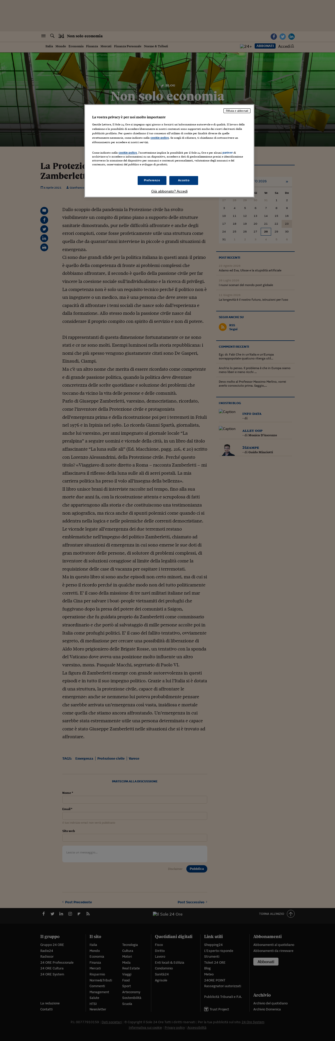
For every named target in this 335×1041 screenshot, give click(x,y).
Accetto (184, 180)
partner (227, 152)
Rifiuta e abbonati (237, 110)
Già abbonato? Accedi (169, 191)
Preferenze (152, 180)
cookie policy (159, 137)
